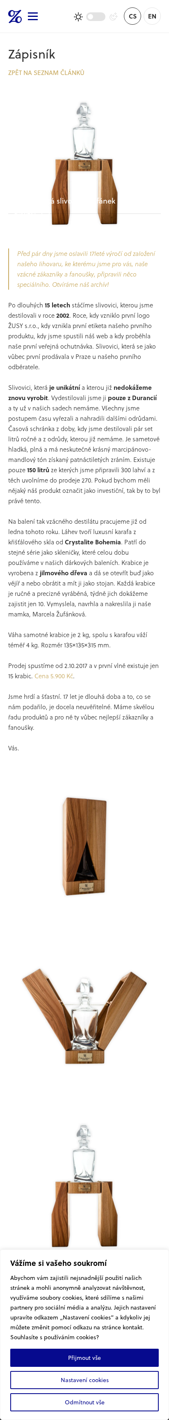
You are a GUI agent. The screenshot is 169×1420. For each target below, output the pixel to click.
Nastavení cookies (85, 1379)
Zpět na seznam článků (46, 72)
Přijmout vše (84, 1357)
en (152, 16)
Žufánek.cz (15, 16)
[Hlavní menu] (33, 16)
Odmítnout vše (85, 1402)
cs (133, 16)
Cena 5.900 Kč (53, 675)
